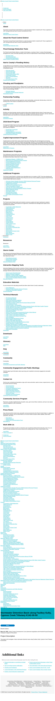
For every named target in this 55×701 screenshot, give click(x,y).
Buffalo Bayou (6, 509)
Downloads (3, 584)
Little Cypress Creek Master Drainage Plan (13, 569)
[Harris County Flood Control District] (10, 1)
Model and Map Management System (12, 572)
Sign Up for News (7, 598)
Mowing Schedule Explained (10, 540)
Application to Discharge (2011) (10, 555)
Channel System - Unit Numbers (11, 558)
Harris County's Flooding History (8, 449)
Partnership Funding (5, 463)
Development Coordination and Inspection (13, 489)
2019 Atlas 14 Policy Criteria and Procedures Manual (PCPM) (17, 556)
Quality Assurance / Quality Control (11, 577)
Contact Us (6, 8)
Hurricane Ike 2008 (7, 452)
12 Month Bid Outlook (8, 552)
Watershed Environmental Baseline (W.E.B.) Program (16, 495)
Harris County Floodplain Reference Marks (13, 544)
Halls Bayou (6, 516)
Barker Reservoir (7, 507)
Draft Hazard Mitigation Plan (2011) (11, 563)
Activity (2, 466)
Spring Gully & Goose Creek (10, 527)
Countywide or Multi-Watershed (10, 503)
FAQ (2, 586)
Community (3, 587)
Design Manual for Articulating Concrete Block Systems (16, 561)
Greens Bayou (6, 515)
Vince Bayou (6, 528)
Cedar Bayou (6, 511)
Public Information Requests (10, 596)
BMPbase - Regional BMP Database (12, 542)
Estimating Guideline (8, 565)
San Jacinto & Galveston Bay (10, 524)
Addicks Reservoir (7, 504)
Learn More (6, 33)
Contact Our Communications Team (11, 605)
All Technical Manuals (8, 551)
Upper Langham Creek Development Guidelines (14, 581)
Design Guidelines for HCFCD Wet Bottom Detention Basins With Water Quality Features (24, 560)
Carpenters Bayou (7, 510)
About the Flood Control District (8, 443)
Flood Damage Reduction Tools (8, 444)
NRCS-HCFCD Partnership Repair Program (13, 477)
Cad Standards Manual (8, 557)
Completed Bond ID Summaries (10, 471)
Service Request (7, 9)
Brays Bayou (6, 508)
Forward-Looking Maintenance (10, 484)
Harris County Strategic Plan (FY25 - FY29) (39, 667)
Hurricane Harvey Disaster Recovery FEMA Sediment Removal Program (20, 487)
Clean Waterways (7, 546)
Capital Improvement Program (8, 473)
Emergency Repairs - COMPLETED (11, 475)
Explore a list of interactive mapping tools (14, 671)
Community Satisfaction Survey (10, 593)
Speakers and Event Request (10, 599)
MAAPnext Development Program (11, 491)
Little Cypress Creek (8, 520)
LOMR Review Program (9, 490)
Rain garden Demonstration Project (11, 501)
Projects (2, 502)
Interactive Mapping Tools (7, 538)
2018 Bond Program (5, 467)
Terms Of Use (34, 692)
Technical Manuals (5, 550)
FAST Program (6, 485)
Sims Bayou (6, 525)
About (2, 442)
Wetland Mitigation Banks (9, 496)
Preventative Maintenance (9, 483)
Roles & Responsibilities (9, 456)
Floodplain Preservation (9, 499)
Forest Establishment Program (10, 478)
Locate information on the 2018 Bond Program (15, 669)
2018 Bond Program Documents (11, 472)
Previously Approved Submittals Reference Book (14, 575)
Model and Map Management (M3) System (13, 543)
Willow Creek (6, 531)
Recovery (5, 457)
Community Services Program (8, 601)
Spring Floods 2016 (8, 451)
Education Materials (5, 545)
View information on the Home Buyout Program (40, 665)
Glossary (3, 585)
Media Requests (7, 604)
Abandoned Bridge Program (10, 480)
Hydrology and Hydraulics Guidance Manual (13, 567)
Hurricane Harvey (7, 450)
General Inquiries (7, 591)
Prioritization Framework (9, 468)
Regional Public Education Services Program (14, 548)
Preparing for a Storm (8, 537)
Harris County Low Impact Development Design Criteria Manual (18, 566)
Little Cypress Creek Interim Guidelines (12, 568)
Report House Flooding (8, 536)
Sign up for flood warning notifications (13, 665)
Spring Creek (6, 526)
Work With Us (4, 607)
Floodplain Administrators (9, 595)
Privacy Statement (43, 692)
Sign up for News (7, 10)
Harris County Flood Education (10, 539)
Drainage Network (7, 461)
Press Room (3, 602)
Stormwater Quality (7, 497)
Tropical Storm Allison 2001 (9, 454)
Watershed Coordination (9, 583)
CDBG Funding (7, 465)
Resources (3, 532)
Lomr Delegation (7, 571)
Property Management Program (10, 479)
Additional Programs (5, 486)
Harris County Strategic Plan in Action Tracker (40, 669)
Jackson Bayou (7, 519)
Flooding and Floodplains (7, 460)
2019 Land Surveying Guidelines (11, 554)
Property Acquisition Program (10, 492)
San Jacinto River (7, 522)
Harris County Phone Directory (10, 597)
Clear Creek (6, 513)
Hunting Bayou (6, 518)
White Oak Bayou (7, 530)
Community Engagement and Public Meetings (11, 589)
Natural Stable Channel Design (10, 573)
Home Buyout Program (8, 498)
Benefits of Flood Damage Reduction (12, 462)
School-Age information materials (11, 549)
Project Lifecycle (7, 469)
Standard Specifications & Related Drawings (13, 578)
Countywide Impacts (8, 455)
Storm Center (4, 533)
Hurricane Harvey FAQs (9, 458)
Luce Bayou (6, 521)
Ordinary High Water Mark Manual (11, 574)
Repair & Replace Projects (9, 481)
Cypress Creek (6, 514)
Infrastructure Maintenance (9, 448)
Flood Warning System (8, 534)
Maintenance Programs (6, 474)
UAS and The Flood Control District (11, 493)
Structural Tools (7, 445)
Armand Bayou (6, 505)
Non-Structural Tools (8, 446)
